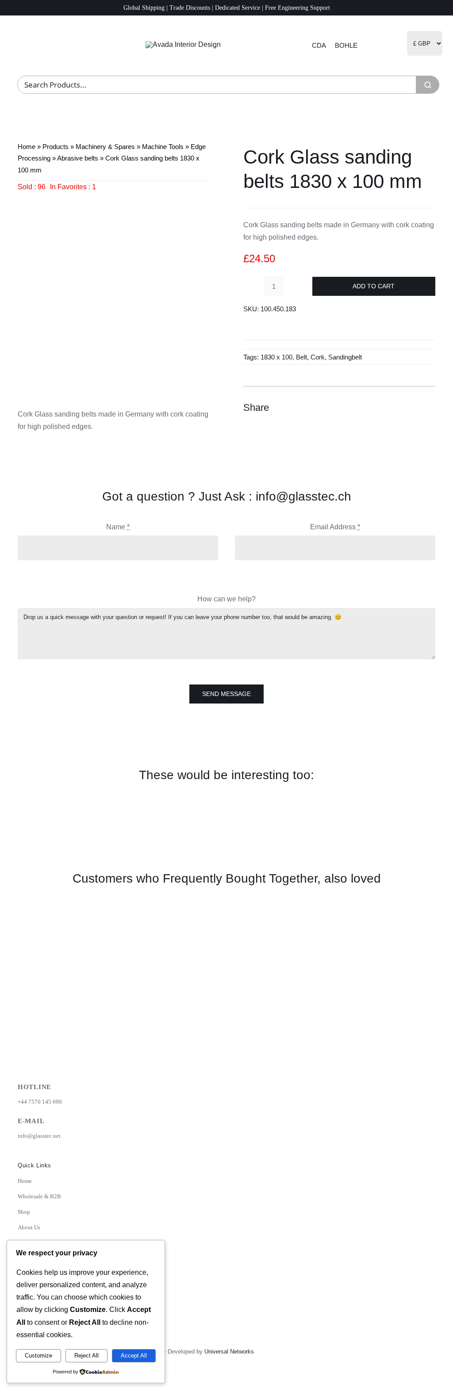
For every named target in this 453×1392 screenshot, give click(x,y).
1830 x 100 (276, 357)
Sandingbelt (345, 357)
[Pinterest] (411, 407)
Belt (301, 357)
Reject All (86, 1355)
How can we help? (226, 599)
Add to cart (374, 286)
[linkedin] (408, 1384)
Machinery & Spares (105, 146)
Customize (38, 1355)
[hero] (183, 44)
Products (55, 146)
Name (118, 527)
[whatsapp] (427, 1384)
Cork (318, 357)
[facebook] (388, 1384)
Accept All (134, 1355)
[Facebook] (380, 407)
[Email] (427, 407)
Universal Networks (229, 1351)
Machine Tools (163, 146)
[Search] (427, 85)
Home (26, 146)
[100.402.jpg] (114, 289)
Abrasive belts (77, 158)
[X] (395, 407)
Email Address (335, 527)
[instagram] (369, 1384)
